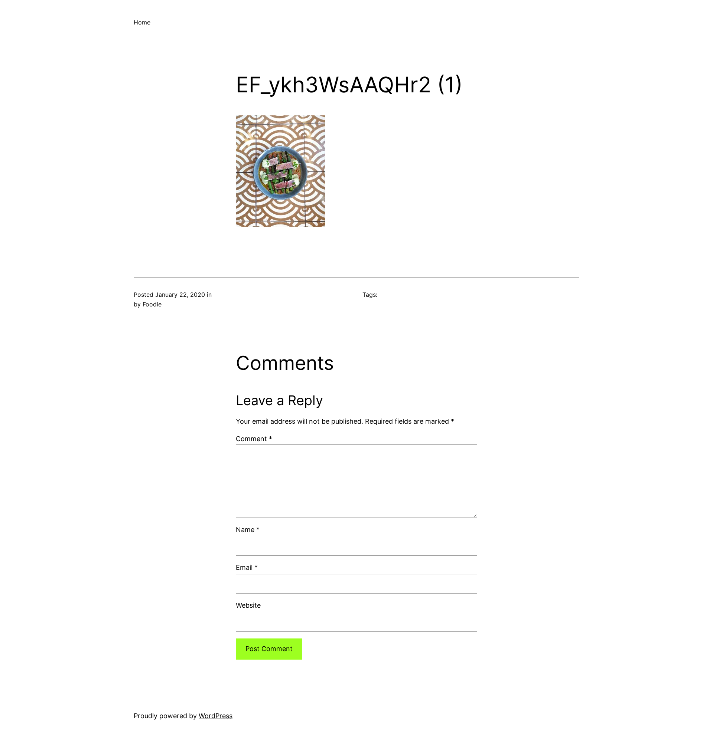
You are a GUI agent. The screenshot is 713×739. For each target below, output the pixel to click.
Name (248, 529)
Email (247, 567)
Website (248, 605)
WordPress (215, 716)
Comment (254, 439)
